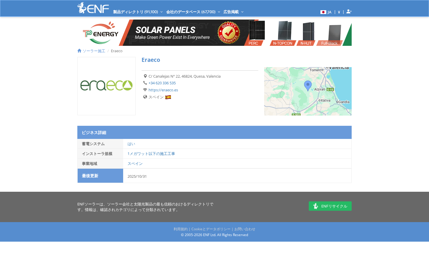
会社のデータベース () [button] (191, 11)
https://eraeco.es (163, 90)
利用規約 (181, 228)
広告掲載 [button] (232, 11)
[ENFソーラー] (93, 8)
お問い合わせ (244, 228)
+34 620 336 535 (162, 83)
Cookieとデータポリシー (211, 228)
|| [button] (339, 12)
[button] (325, 12)
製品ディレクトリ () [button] (136, 11)
